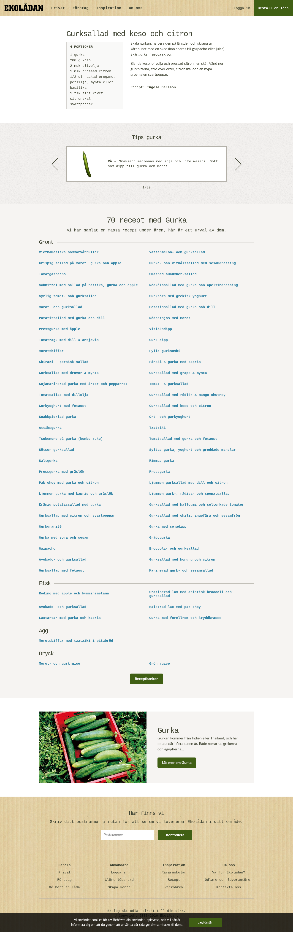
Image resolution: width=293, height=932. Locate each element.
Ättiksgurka (50, 428)
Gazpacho (47, 549)
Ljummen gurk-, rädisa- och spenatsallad (189, 494)
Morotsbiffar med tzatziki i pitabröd (76, 641)
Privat (58, 8)
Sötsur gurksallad (56, 450)
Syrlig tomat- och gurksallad (68, 296)
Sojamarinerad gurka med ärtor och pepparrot (83, 384)
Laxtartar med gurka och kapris (70, 618)
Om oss (136, 8)
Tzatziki (157, 428)
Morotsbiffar (51, 351)
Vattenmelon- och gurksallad (177, 252)
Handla (64, 865)
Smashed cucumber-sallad (173, 274)
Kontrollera (175, 835)
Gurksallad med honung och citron (182, 560)
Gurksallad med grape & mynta (178, 373)
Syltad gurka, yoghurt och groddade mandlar (192, 450)
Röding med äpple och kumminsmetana (74, 594)
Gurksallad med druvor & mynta (69, 373)
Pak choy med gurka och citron (69, 483)
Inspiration (108, 8)
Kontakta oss (228, 887)
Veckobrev (174, 887)
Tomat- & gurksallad (168, 384)
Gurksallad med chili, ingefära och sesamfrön (194, 516)
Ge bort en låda (64, 887)
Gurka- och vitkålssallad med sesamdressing (192, 263)
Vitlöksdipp (160, 329)
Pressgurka (159, 472)
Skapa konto (119, 887)
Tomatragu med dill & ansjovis (69, 340)
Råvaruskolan (174, 873)
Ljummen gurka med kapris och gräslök (76, 494)
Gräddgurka (159, 538)
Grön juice (159, 664)
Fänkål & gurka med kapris (175, 362)
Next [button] (237, 164)
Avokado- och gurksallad (62, 560)
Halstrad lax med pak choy (175, 607)
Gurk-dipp (158, 340)
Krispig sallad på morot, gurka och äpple (80, 263)
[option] (146, 164)
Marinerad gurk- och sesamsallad (181, 571)
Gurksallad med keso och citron (180, 406)
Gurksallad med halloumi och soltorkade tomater (196, 505)
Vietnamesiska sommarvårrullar (69, 252)
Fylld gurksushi (164, 351)
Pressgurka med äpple (59, 329)
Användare (119, 865)
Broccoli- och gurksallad (174, 549)
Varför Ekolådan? (228, 873)
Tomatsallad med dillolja (63, 395)
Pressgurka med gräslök (61, 472)
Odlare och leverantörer (228, 880)
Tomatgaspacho (52, 274)
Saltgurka (48, 461)
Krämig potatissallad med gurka (70, 505)
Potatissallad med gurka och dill (182, 307)
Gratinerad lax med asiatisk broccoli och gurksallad (190, 594)
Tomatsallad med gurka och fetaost (183, 439)
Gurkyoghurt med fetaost (62, 406)
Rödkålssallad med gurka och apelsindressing (193, 285)
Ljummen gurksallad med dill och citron (188, 483)
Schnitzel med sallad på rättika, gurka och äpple (88, 285)
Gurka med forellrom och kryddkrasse (185, 618)
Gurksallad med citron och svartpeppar (77, 516)
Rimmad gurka (161, 461)
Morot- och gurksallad (60, 307)
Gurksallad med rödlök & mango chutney (187, 395)
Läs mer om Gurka (177, 763)
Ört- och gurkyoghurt (169, 417)
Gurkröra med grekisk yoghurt (178, 296)
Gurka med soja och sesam (63, 538)
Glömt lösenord (119, 880)
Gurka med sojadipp (167, 527)
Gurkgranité (50, 527)
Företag (81, 8)
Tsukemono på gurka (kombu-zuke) (71, 439)
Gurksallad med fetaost (61, 571)
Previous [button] (55, 164)
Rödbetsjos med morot (169, 318)
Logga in (242, 8)
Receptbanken (146, 679)
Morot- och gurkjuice (59, 664)
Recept (174, 880)
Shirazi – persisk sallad (63, 362)
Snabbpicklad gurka (57, 417)
